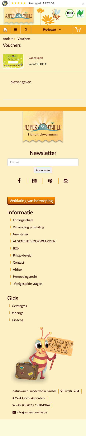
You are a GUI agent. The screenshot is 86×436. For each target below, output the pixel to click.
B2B (16, 248)
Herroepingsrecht (25, 277)
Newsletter (20, 234)
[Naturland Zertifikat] (80, 13)
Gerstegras (19, 306)
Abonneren (43, 170)
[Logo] (19, 15)
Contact (18, 262)
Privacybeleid (22, 255)
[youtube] (35, 181)
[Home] (6, 29)
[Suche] (26, 29)
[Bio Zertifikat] (70, 13)
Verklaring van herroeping (31, 200)
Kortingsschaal (23, 220)
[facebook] (20, 181)
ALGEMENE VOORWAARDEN (34, 241)
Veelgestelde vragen (27, 284)
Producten (49, 29)
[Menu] (15, 29)
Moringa (17, 313)
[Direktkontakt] (43, 355)
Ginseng (17, 320)
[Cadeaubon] (13, 61)
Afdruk (17, 269)
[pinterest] (51, 181)
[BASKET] (78, 29)
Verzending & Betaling (28, 227)
